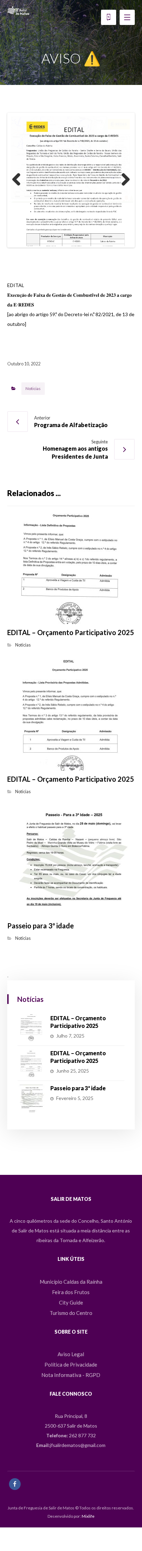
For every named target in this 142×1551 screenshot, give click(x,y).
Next (123, 203)
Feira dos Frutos (71, 1338)
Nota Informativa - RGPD (70, 1421)
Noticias (33, 434)
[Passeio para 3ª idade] (31, 1144)
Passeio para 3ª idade (78, 1133)
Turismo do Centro (71, 1358)
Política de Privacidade (70, 1410)
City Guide (71, 1348)
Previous (19, 203)
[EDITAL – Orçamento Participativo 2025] (31, 1074)
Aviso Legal (71, 1400)
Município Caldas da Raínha (71, 1327)
